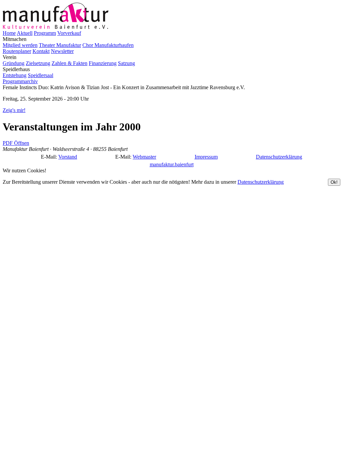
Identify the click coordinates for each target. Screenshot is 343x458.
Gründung (13, 63)
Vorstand (67, 157)
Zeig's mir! (14, 110)
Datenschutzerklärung (279, 157)
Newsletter (62, 51)
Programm (45, 33)
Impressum (206, 157)
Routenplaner (17, 51)
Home (9, 33)
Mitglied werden (20, 45)
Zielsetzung (38, 63)
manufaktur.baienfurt (172, 164)
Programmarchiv (20, 81)
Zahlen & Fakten (69, 63)
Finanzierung (103, 63)
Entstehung (14, 75)
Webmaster (144, 157)
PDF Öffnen (16, 143)
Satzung (126, 63)
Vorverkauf (69, 33)
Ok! (334, 182)
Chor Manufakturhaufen (108, 45)
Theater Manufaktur (60, 45)
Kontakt (41, 51)
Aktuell (24, 33)
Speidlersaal (40, 75)
